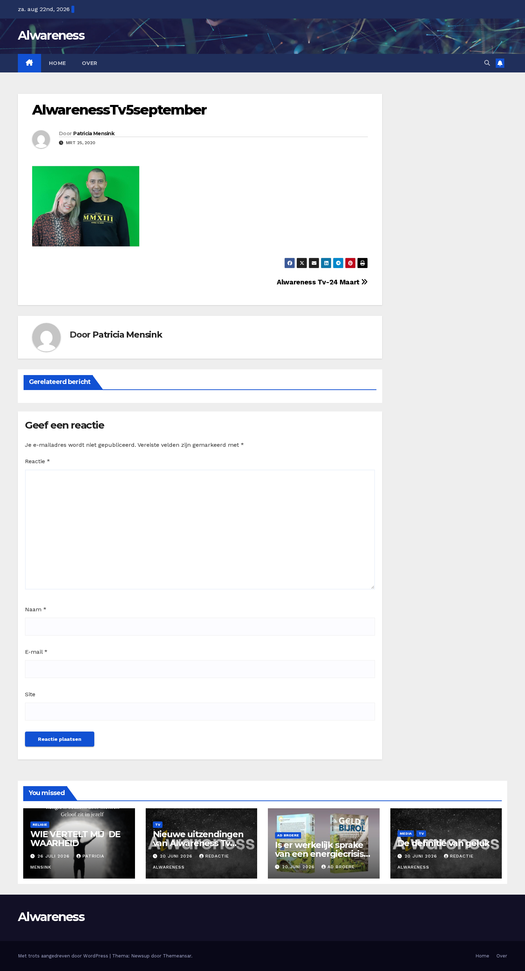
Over (90, 63)
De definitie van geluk (444, 843)
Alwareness (51, 35)
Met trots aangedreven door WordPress (64, 956)
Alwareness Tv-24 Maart (319, 282)
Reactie (37, 461)
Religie (39, 824)
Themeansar (177, 956)
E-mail (36, 651)
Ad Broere (288, 835)
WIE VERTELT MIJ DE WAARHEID (75, 838)
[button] (487, 63)
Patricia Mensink (93, 133)
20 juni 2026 (177, 856)
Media (406, 833)
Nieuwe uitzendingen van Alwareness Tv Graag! (198, 843)
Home (57, 63)
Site (30, 694)
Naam (35, 609)
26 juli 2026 (54, 856)
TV (157, 824)
